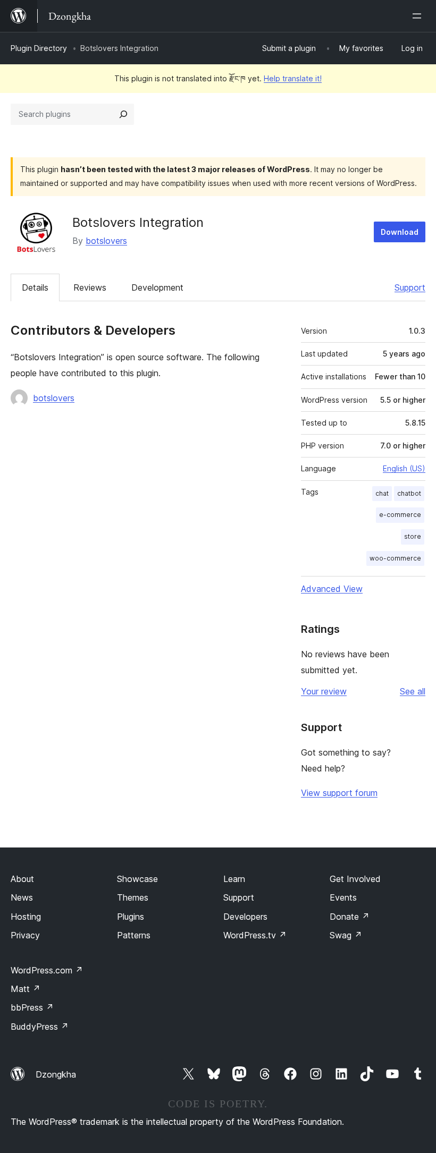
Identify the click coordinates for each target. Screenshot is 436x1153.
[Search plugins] (123, 114)
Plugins (130, 916)
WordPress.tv (255, 935)
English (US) (404, 468)
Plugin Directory (39, 48)
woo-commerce (395, 558)
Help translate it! (293, 78)
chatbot (409, 493)
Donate (350, 916)
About (22, 879)
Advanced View (332, 588)
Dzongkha (56, 1074)
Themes (132, 897)
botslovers (106, 240)
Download (399, 231)
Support (410, 287)
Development (157, 287)
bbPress (32, 1007)
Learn (234, 879)
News (22, 897)
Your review (324, 691)
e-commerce (400, 515)
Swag (346, 935)
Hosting (26, 916)
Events (343, 897)
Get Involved (355, 879)
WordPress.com (47, 970)
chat (382, 493)
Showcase (137, 879)
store (412, 536)
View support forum (339, 792)
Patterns (133, 935)
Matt (25, 989)
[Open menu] (419, 16)
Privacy (25, 935)
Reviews (89, 287)
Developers (245, 916)
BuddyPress (40, 1026)
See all (412, 691)
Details (35, 287)
